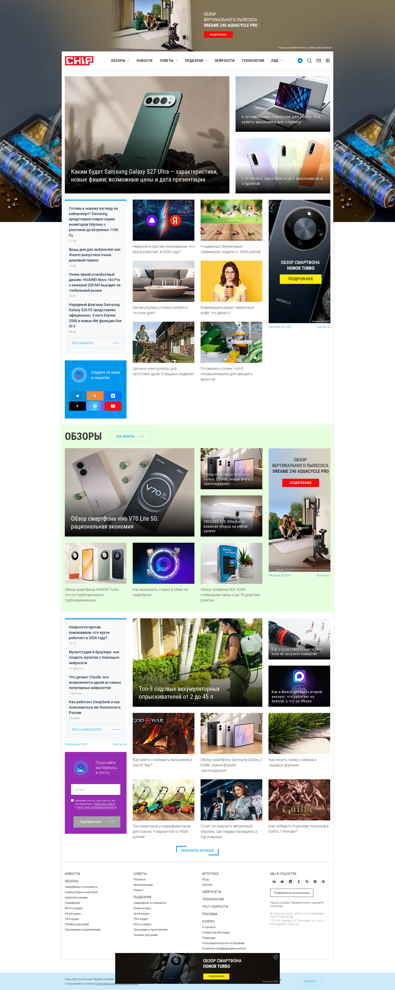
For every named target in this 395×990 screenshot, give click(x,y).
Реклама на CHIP (279, 326)
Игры (205, 879)
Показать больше (197, 850)
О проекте (209, 927)
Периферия (72, 902)
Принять (310, 981)
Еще (275, 60)
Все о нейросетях (86, 729)
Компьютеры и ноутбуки (81, 892)
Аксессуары (73, 913)
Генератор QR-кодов (216, 932)
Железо (207, 884)
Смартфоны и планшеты (81, 886)
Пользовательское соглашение (223, 943)
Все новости (82, 343)
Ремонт (139, 890)
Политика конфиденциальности (224, 948)
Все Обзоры (125, 436)
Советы (167, 60)
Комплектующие (76, 897)
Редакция (208, 937)
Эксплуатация (143, 884)
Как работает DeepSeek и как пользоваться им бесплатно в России (95, 707)
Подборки (194, 60)
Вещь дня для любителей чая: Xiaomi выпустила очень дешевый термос (95, 254)
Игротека (210, 874)
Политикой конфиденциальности (97, 807)
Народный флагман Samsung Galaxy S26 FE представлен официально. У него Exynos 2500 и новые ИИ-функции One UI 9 (95, 315)
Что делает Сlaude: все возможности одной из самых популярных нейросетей (95, 682)
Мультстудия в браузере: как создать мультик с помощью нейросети (94, 657)
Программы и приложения (83, 929)
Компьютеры (142, 908)
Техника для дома (77, 924)
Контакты (323, 326)
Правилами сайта (104, 804)
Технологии (253, 60)
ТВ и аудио (72, 919)
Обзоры (118, 60)
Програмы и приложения (150, 929)
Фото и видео (74, 908)
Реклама (209, 914)
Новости (145, 60)
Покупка (139, 879)
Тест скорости (215, 907)
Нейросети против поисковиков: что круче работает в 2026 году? (89, 632)
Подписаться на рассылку (292, 892)
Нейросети (225, 60)
